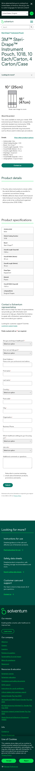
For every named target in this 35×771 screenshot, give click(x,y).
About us (4, 642)
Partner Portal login (8, 735)
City (5, 408)
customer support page (9, 326)
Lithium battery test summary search (13, 692)
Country (6, 389)
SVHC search (5, 685)
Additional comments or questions (14, 456)
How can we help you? (11, 350)
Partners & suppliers (8, 653)
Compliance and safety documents (13, 681)
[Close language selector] (31, 3)
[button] (9, 766)
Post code (7, 399)
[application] (17, 96)
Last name (7, 380)
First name (7, 371)
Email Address (8, 359)
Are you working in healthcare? (14, 341)
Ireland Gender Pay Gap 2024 (11, 696)
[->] (32, 13)
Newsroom (5, 664)
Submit (7, 485)
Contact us (5, 731)
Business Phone (8, 426)
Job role (6, 447)
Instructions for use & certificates (12, 688)
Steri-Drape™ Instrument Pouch (12, 33)
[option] (17, 98)
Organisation (7, 417)
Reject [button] (26, 761)
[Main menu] (32, 22)
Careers (4, 645)
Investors (4, 649)
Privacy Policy (6, 755)
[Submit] (32, 27)
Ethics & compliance (8, 660)
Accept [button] (8, 761)
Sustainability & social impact (11, 657)
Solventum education (8, 677)
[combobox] (17, 27)
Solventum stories (7, 674)
